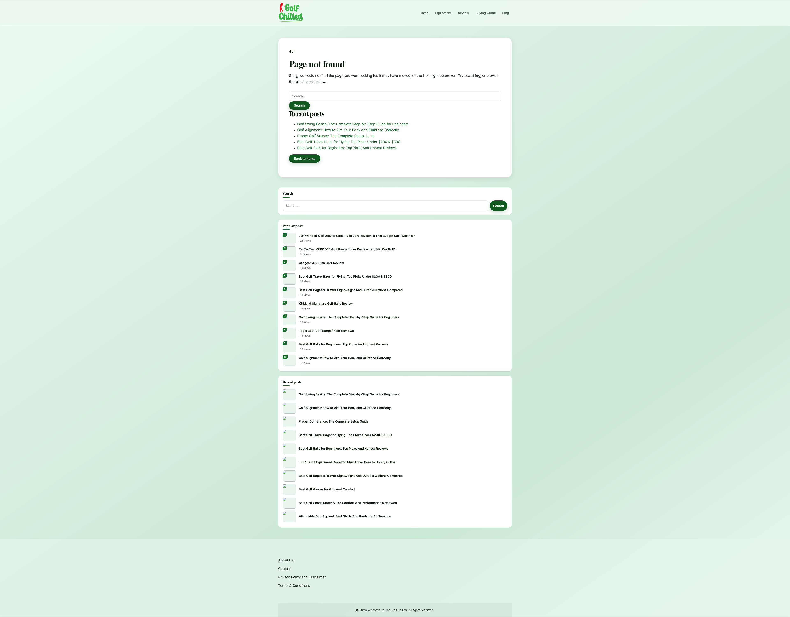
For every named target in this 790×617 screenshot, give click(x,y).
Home (424, 13)
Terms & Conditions (294, 585)
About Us (286, 560)
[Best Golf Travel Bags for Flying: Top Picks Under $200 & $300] (289, 279)
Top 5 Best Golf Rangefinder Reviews (326, 331)
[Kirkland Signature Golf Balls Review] (289, 306)
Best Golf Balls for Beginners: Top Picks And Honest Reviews (347, 148)
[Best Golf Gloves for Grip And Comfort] (289, 489)
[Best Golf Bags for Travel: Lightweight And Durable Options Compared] (289, 292)
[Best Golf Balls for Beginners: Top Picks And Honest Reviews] (289, 346)
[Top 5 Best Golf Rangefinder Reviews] (289, 333)
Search (299, 105)
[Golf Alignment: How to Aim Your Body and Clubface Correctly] (289, 360)
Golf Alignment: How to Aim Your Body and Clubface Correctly (348, 130)
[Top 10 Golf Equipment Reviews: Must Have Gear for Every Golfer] (289, 462)
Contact (284, 569)
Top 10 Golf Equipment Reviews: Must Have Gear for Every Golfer (347, 462)
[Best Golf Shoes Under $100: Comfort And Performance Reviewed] (289, 503)
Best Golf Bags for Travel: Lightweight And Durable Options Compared (351, 290)
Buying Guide (486, 13)
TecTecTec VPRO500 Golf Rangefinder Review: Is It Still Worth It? (347, 249)
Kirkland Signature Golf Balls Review (326, 304)
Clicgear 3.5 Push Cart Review (321, 263)
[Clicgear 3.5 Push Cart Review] (289, 265)
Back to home (304, 158)
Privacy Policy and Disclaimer (302, 577)
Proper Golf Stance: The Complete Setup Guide (336, 136)
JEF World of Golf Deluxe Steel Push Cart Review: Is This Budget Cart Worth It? (357, 236)
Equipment (443, 13)
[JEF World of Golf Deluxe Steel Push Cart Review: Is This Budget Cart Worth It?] (289, 238)
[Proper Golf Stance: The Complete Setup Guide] (289, 421)
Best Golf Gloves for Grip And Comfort (327, 489)
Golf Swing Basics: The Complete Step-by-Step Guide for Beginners (352, 124)
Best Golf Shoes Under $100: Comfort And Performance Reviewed (348, 503)
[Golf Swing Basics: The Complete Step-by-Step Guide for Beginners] (289, 319)
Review (463, 13)
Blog (505, 13)
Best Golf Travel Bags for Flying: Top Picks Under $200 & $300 (348, 142)
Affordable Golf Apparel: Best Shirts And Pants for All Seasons (345, 516)
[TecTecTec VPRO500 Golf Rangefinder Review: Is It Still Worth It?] (289, 251)
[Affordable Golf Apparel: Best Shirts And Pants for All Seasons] (289, 516)
